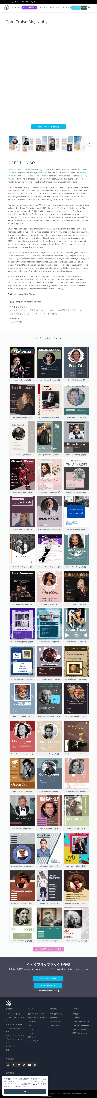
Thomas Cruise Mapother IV (20, 169)
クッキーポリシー (14, 1084)
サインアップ (76, 7)
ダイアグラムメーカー (14, 1024)
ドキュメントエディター (15, 1035)
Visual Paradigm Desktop (31, 2)
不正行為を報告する (80, 1033)
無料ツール (32, 1037)
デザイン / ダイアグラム (37, 1017)
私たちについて (56, 1014)
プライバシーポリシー (81, 1021)
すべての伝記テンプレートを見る (48, 949)
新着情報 (53, 1017)
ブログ (30, 1029)
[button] (19, 8)
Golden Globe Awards (36, 175)
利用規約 (76, 1014)
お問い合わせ (55, 1025)
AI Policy (76, 1017)
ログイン (84, 7)
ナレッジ (31, 1033)
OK (25, 1091)
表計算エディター (12, 1046)
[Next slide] (89, 144)
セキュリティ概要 (79, 1029)
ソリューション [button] (50, 7)
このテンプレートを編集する (48, 127)
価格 (69, 7)
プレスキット (55, 1021)
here (15, 294)
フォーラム (32, 1021)
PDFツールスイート (13, 1014)
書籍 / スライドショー (36, 1014)
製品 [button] (13, 7)
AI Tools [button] (28, 7)
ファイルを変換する (48, 985)
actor (65, 169)
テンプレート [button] (61, 7)
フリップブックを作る (48, 978)
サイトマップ (33, 1041)
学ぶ (29, 1025)
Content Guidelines (81, 1025)
